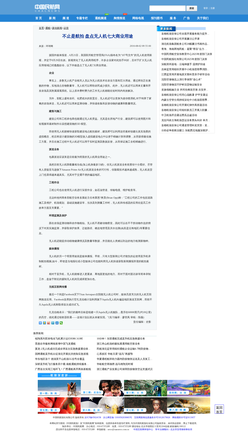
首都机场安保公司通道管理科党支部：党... (185, 125)
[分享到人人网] (57, 322)
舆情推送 (119, 18)
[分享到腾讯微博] (52, 322)
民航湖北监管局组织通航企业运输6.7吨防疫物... (124, 348)
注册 (212, 8)
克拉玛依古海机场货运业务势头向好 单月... (185, 120)
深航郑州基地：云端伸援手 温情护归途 (183, 64)
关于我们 (203, 18)
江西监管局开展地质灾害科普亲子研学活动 (185, 74)
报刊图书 (157, 18)
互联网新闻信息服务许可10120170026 (152, 417)
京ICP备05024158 (92, 417)
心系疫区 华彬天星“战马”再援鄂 (115, 354)
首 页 (38, 18)
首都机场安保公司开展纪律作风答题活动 (184, 105)
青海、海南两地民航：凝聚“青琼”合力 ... (184, 49)
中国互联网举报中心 (143, 429)
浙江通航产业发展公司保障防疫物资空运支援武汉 (125, 369)
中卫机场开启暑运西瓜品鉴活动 (179, 115)
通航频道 (101, 18)
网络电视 (138, 18)
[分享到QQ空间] (44, 322)
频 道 (66, 18)
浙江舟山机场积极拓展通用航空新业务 (118, 343)
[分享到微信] (61, 322)
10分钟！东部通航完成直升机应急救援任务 (121, 338)
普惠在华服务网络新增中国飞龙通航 (55, 343)
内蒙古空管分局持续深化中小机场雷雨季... (185, 100)
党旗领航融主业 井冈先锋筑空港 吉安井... (184, 89)
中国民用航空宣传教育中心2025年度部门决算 (186, 54)
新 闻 (52, 18)
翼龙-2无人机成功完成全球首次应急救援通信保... (62, 348)
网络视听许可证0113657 (183, 417)
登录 (206, 8)
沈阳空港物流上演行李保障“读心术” (181, 79)
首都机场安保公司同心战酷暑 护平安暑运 (184, 94)
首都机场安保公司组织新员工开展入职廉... (185, 110)
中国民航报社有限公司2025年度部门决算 (184, 59)
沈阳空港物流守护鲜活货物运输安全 (181, 84)
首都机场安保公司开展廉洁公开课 (180, 38)
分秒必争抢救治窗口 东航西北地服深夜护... (185, 130)
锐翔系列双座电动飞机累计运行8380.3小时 (59, 338)
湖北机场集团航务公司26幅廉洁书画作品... (185, 44)
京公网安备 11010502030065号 (117, 417)
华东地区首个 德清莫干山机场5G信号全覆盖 (60, 359)
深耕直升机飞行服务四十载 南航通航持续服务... (62, 364)
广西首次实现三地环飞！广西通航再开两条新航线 (63, 369)
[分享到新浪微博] (48, 322)
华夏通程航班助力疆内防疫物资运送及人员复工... (124, 359)
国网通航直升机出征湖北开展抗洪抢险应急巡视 (61, 354)
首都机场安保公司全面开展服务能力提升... (185, 33)
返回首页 (219, 410)
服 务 (173, 18)
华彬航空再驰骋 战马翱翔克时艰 (115, 364)
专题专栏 (82, 18)
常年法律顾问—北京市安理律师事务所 (173, 429)
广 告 (186, 18)
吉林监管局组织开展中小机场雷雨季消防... (185, 69)
